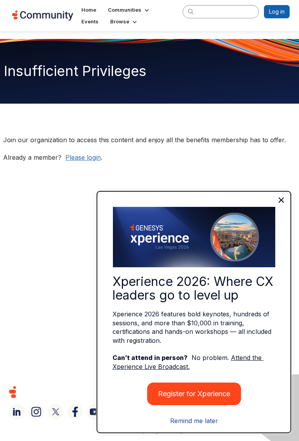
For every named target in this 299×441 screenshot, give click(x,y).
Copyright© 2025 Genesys (66, 391)
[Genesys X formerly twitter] (55, 412)
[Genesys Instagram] (36, 412)
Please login (83, 157)
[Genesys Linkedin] (17, 412)
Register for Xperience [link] (194, 394)
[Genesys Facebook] (75, 412)
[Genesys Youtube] (94, 412)
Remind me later (194, 421)
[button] (129, 10)
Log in (277, 11)
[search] (191, 11)
